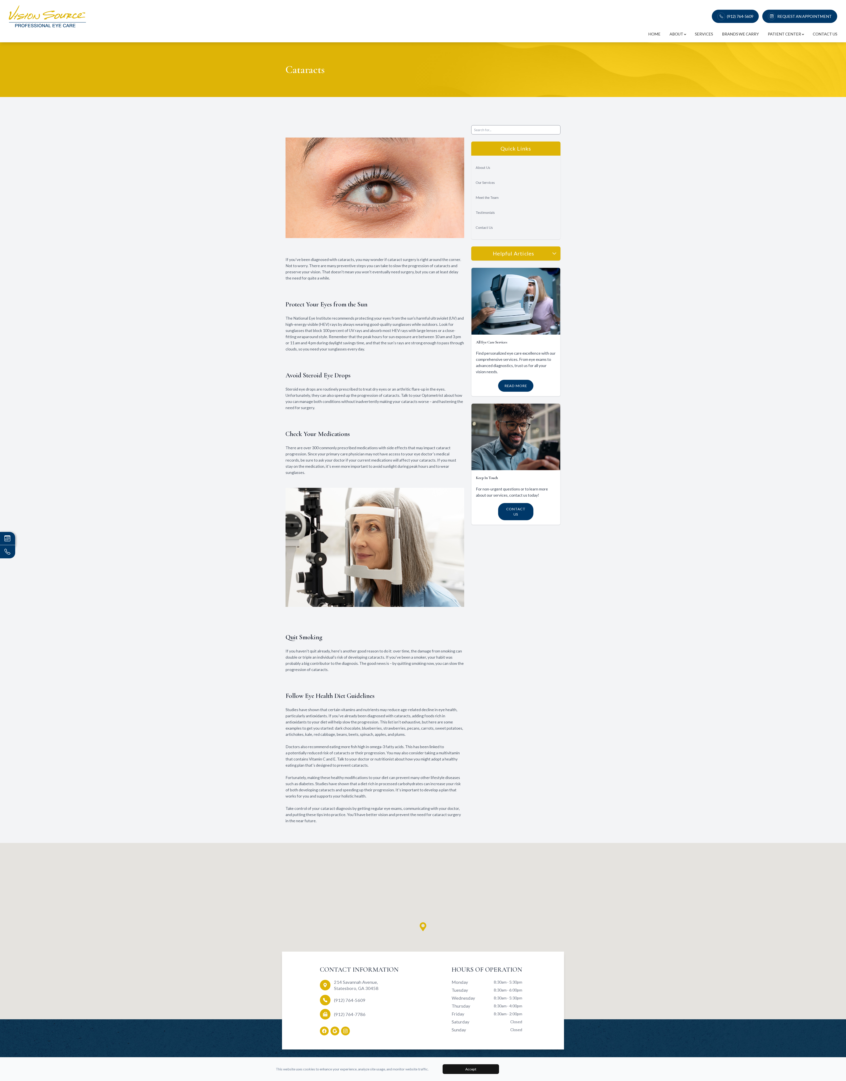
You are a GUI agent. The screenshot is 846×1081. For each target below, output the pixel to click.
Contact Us (825, 34)
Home (654, 34)
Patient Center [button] (784, 34)
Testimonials (485, 212)
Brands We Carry (740, 34)
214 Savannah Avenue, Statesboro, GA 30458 (356, 985)
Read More (516, 386)
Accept (470, 1069)
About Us (483, 167)
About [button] (676, 34)
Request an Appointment (804, 16)
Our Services (485, 182)
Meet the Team (487, 197)
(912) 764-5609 (740, 16)
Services (704, 34)
